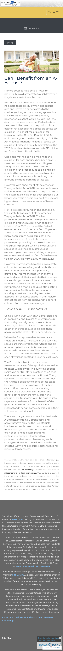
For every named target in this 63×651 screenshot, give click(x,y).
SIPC (21, 519)
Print (10, 43)
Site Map (7, 638)
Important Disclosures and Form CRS (22, 617)
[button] (53, 12)
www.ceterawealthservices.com (33, 566)
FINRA (15, 519)
